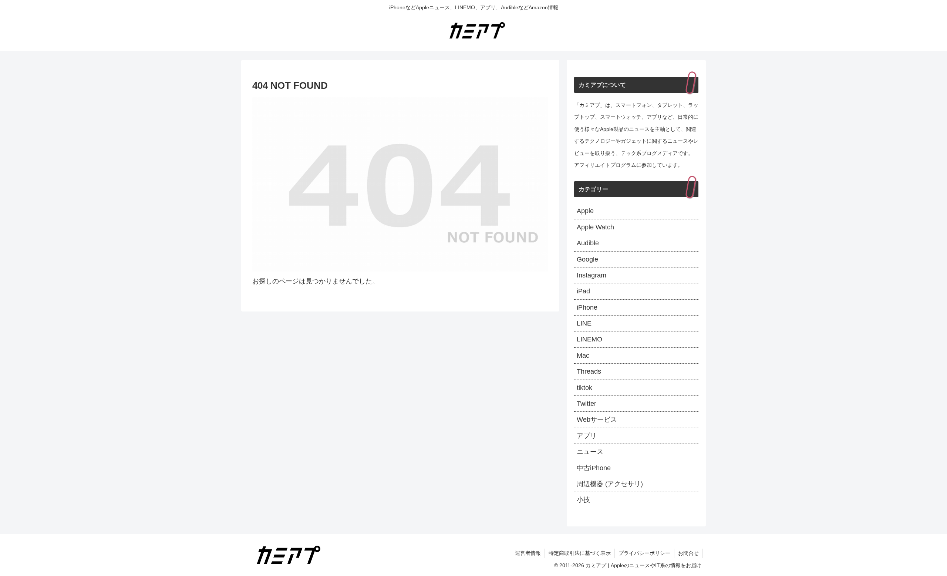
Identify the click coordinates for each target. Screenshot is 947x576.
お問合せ (688, 553)
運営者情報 (528, 553)
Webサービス (597, 419)
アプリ (587, 435)
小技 (583, 499)
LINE (584, 323)
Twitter (586, 403)
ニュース (590, 451)
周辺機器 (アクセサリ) (610, 484)
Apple (585, 211)
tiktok (584, 387)
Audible (588, 243)
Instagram (591, 275)
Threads (589, 371)
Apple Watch (595, 227)
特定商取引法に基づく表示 (580, 553)
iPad (583, 291)
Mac (583, 355)
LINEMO (589, 339)
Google (587, 259)
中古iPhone (594, 468)
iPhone (587, 307)
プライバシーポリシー (644, 553)
